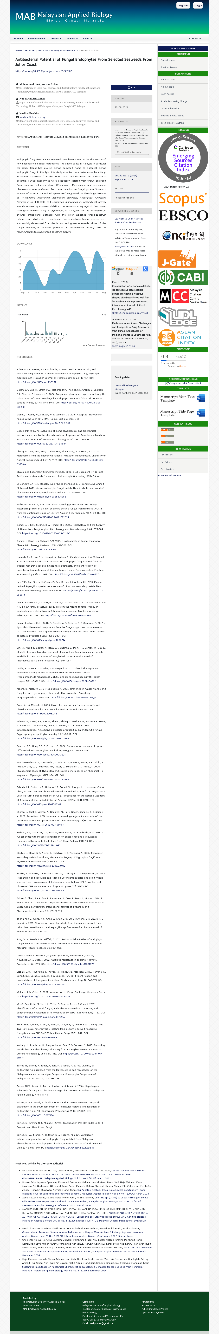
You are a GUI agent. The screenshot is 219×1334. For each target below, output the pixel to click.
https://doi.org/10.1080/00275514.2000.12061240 (44, 780)
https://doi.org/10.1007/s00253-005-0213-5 (46, 533)
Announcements (36, 38)
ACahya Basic (148, 1306)
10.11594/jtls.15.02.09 (123, 346)
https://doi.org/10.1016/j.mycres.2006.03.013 (41, 866)
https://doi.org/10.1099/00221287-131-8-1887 (41, 444)
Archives (30, 50)
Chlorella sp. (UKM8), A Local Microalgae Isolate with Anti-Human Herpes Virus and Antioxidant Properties (85, 1200)
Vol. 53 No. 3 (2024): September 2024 (58, 50)
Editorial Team (168, 80)
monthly (101, 345)
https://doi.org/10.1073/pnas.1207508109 (39, 804)
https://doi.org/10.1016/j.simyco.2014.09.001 (41, 985)
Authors (71, 38)
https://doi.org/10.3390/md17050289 (37, 1038)
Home (19, 38)
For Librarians (167, 469)
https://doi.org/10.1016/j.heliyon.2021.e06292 (71, 681)
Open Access (167, 94)
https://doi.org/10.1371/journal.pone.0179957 (41, 1017)
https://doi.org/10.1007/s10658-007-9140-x (40, 825)
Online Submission (170, 109)
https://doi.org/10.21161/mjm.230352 (36, 382)
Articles (55, 38)
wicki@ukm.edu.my (124, 247)
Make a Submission (183, 48)
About (86, 38)
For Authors (166, 462)
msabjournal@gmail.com (101, 1324)
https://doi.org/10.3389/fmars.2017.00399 (68, 615)
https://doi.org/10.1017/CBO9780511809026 (46, 996)
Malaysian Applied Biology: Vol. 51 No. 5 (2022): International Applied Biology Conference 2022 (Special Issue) (81, 1203)
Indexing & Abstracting (172, 116)
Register (183, 5)
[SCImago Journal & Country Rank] (183, 383)
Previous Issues (169, 67)
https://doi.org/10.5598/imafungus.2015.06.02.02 (43, 423)
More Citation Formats (129, 152)
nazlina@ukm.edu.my (32, 117)
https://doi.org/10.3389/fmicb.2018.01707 (76, 574)
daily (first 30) (89, 345)
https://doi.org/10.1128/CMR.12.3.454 (37, 550)
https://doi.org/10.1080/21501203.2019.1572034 (43, 517)
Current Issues (168, 60)
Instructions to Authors (172, 123)
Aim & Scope (167, 87)
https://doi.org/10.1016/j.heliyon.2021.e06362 (41, 497)
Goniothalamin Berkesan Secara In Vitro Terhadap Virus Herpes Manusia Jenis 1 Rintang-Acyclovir (77, 1232)
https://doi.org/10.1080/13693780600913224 (41, 755)
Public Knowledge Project (155, 1309)
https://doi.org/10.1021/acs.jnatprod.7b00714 (41, 640)
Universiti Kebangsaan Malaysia (127, 387)
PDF (133, 87)
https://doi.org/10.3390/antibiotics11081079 (70, 964)
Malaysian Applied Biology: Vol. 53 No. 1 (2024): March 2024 (115, 1194)
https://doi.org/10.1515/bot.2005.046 (37, 714)
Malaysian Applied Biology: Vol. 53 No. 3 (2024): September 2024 (70, 1271)
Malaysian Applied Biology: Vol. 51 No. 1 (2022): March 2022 (77, 1178)
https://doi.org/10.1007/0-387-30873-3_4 (73, 697)
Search (196, 38)
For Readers (167, 455)
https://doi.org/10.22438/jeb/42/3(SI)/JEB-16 (70, 1148)
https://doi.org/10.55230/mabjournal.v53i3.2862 (43, 71)
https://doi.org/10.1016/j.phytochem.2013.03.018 (43, 738)
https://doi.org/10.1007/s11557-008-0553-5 (40, 891)
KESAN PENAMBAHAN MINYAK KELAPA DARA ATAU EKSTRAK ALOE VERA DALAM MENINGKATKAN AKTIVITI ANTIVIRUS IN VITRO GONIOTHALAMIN (84, 1175)
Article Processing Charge (174, 101)
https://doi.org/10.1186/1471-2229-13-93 (39, 845)
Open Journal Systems (169, 476)
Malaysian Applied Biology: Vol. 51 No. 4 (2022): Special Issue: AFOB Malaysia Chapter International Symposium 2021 (84, 1223)
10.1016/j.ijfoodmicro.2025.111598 (130, 313)
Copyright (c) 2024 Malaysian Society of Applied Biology (129, 220)
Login (199, 5)
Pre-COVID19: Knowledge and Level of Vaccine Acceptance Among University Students (87, 1250)
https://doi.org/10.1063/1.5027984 (35, 1115)
